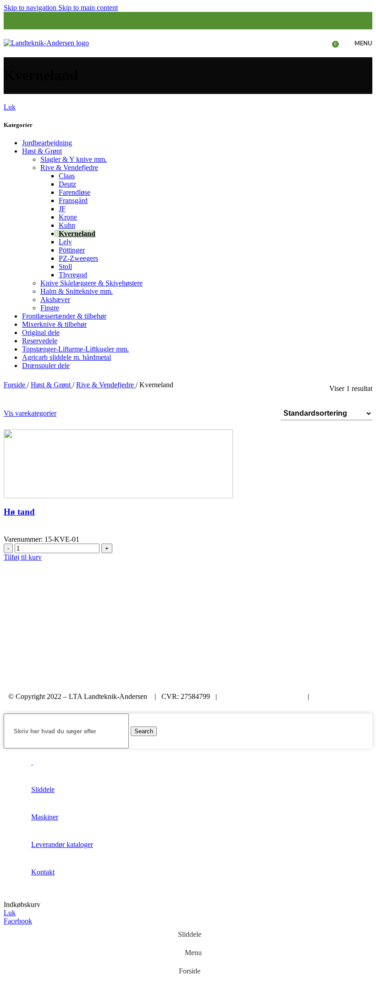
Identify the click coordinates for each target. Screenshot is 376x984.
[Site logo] (46, 42)
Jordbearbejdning (47, 143)
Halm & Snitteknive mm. (76, 291)
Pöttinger (72, 250)
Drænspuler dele (46, 365)
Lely (65, 242)
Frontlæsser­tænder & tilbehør (64, 316)
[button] (23, 557)
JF (62, 209)
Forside (15, 385)
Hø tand (19, 512)
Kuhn (67, 225)
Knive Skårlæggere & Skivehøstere (91, 283)
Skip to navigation (31, 7)
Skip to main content (88, 7)
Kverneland (77, 233)
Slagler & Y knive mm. (73, 159)
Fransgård (73, 200)
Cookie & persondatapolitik (262, 696)
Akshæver (55, 299)
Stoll (65, 266)
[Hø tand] (118, 463)
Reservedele (39, 341)
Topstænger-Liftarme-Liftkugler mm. (75, 349)
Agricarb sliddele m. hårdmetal (66, 357)
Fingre (49, 308)
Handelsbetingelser (39, 705)
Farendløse (74, 192)
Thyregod (73, 275)
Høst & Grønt (42, 151)
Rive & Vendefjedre (69, 167)
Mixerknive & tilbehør (54, 324)
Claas (67, 176)
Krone (68, 217)
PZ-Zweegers (78, 258)
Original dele (41, 332)
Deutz (67, 184)
